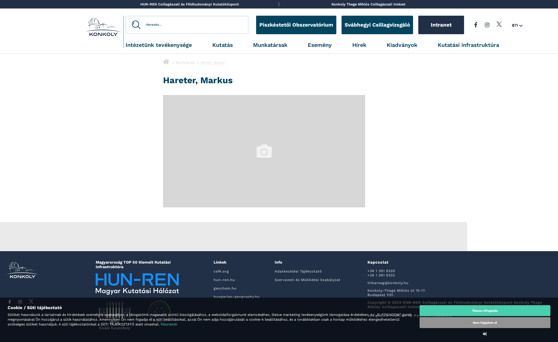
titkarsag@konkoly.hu (387, 283)
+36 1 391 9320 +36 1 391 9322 (381, 273)
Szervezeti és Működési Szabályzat (307, 280)
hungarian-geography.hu (237, 297)
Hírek (359, 45)
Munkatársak (270, 45)
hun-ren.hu (224, 280)
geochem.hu (225, 288)
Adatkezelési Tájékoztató (298, 271)
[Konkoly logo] (104, 28)
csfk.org (221, 271)
